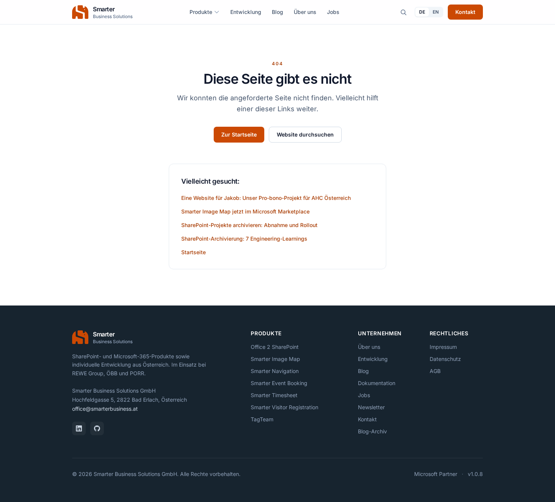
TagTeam (262, 419)
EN (436, 12)
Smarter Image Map (275, 359)
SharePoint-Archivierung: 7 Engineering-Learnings (244, 238)
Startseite (193, 252)
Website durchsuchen (305, 134)
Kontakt (465, 12)
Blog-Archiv (372, 431)
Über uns (305, 12)
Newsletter (371, 407)
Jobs (333, 12)
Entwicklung (245, 12)
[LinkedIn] (79, 428)
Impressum (443, 347)
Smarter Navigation (275, 371)
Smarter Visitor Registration (284, 407)
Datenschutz (445, 359)
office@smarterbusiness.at (105, 408)
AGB (435, 371)
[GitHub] (97, 428)
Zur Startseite (239, 134)
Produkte (201, 12)
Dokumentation (376, 383)
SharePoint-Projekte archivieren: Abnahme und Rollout (249, 225)
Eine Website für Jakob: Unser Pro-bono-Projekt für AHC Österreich (266, 198)
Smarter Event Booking (279, 383)
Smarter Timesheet (274, 395)
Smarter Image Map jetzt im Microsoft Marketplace (245, 211)
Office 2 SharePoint (275, 347)
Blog (277, 12)
